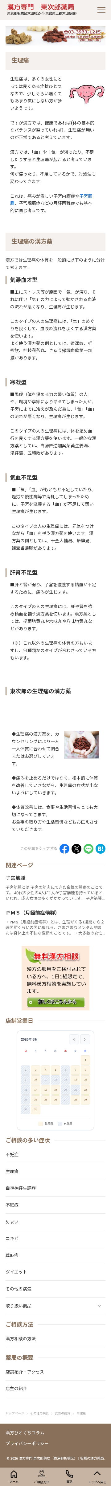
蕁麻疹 (12, 1255)
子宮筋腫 (15, 878)
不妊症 (12, 1155)
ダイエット (16, 1272)
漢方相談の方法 (21, 1339)
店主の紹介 (16, 1388)
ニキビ (12, 1238)
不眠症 (12, 1205)
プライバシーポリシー (27, 1444)
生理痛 (12, 1171)
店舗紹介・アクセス (25, 1372)
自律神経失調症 (21, 1188)
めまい (12, 1222)
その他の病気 (18, 1289)
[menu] (101, 10)
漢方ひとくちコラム (25, 1433)
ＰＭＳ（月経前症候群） (33, 912)
